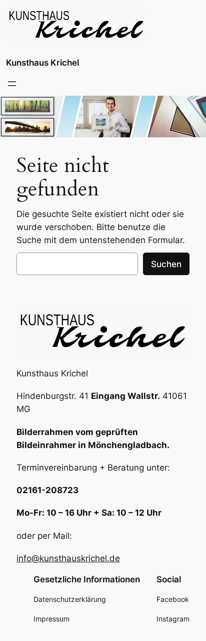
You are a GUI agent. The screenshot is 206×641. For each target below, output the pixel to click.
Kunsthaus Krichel (42, 63)
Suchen (166, 264)
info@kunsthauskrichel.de (68, 558)
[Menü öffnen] (12, 84)
